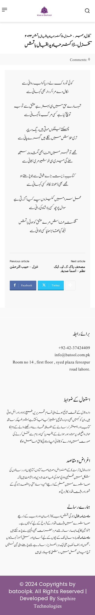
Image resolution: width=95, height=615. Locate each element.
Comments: (80, 60)
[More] (70, 285)
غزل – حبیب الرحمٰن (24, 267)
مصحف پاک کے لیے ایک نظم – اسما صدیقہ (69, 269)
